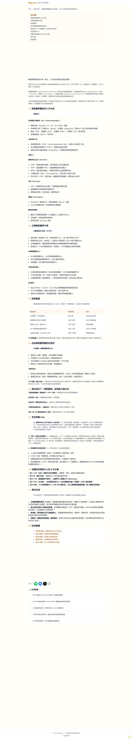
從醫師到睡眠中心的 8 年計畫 (40, 34)
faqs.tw (32, 2)
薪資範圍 (33, 23)
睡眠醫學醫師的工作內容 (38, 18)
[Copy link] (49, 584)
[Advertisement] (66, 60)
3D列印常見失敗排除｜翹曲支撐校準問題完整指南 (47, 614)
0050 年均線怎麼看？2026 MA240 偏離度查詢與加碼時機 (50, 601)
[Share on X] (45, 584)
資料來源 (33, 37)
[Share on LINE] (36, 584)
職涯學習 (36, 9)
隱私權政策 (66, 736)
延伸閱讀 (33, 40)
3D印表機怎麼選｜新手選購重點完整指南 (44, 621)
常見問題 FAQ (34, 31)
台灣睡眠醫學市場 (36, 21)
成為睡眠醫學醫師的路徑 (38, 26)
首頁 (30, 9)
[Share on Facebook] (40, 584)
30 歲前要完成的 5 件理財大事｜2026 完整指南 (46, 608)
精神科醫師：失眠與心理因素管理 (46, 537)
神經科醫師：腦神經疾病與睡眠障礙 (47, 534)
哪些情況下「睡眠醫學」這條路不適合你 (43, 29)
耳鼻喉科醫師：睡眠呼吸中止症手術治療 (48, 531)
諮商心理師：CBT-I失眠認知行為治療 (47, 542)
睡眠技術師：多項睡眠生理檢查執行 (47, 539)
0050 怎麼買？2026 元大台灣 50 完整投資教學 (46, 595)
